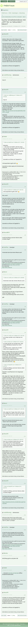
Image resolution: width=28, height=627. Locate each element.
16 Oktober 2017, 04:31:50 (7, 138)
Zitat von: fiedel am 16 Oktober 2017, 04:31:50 (13, 189)
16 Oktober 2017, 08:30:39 (7, 514)
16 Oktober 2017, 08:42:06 (7, 529)
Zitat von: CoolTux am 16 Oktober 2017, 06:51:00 (14, 335)
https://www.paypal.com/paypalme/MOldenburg (12, 263)
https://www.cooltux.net (7, 267)
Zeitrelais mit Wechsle (13, 573)
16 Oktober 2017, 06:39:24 (7, 274)
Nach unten (4, 30)
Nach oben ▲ (22, 624)
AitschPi (6, 34)
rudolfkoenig (7, 75)
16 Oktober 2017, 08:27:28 (7, 436)
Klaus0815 (7, 232)
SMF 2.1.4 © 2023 (10, 625)
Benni (5, 272)
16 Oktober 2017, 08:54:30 (7, 555)
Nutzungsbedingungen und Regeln (12, 624)
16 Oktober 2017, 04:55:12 (7, 186)
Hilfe (3, 624)
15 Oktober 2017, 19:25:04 (7, 91)
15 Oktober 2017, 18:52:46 (7, 36)
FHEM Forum (9, 6)
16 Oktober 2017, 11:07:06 (7, 594)
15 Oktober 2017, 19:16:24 (7, 77)
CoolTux (6, 247)
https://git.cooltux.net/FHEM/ (14, 264)
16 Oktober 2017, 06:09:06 (7, 249)
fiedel (5, 136)
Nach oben (3, 615)
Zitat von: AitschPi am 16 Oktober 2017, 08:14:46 (14, 409)
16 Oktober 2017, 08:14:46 (7, 332)
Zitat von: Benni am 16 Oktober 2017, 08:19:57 (13, 439)
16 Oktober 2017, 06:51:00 (7, 306)
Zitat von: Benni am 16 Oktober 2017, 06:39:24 (13, 341)
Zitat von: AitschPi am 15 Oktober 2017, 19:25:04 (14, 142)
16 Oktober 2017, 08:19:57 (7, 405)
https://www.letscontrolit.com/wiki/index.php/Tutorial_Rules (13, 502)
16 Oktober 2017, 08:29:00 (7, 483)
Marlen (6, 553)
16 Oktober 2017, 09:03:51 (7, 570)
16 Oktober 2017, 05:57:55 (7, 234)
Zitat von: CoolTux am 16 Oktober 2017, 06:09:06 (14, 277)
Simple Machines (17, 625)
